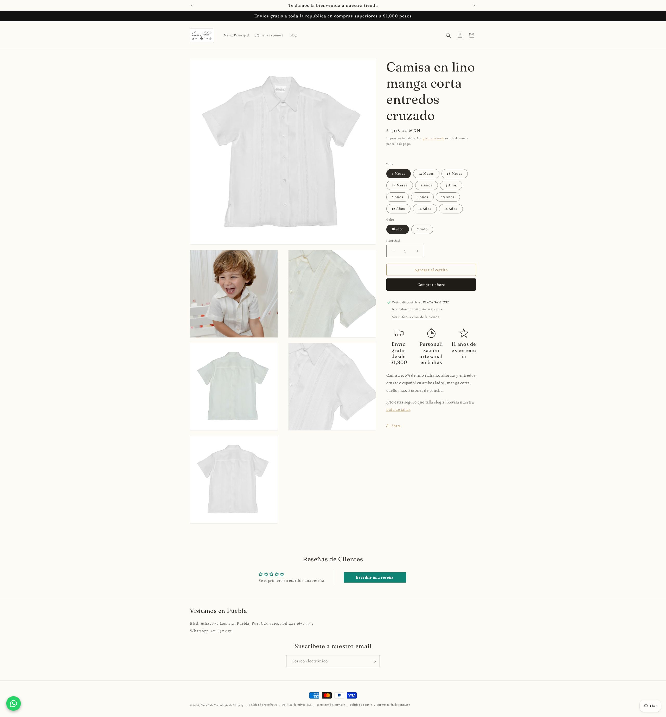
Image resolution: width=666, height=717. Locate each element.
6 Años (397, 196)
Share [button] (396, 425)
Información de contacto (393, 705)
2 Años (426, 185)
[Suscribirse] (374, 661)
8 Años (422, 196)
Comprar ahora (431, 284)
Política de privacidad (296, 705)
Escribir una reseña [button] (374, 577)
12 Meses (426, 173)
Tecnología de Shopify (229, 705)
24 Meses (399, 185)
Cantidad (393, 241)
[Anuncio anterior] (191, 5)
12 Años (398, 208)
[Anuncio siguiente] (474, 5)
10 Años (447, 196)
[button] (448, 35)
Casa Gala (207, 705)
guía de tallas (398, 409)
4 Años (451, 185)
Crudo (422, 229)
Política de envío (361, 705)
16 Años (450, 208)
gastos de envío (434, 138)
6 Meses (398, 173)
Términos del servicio (331, 705)
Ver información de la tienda (416, 317)
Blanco (398, 229)
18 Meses (454, 173)
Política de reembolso (263, 705)
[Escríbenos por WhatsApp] (13, 703)
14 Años (424, 208)
